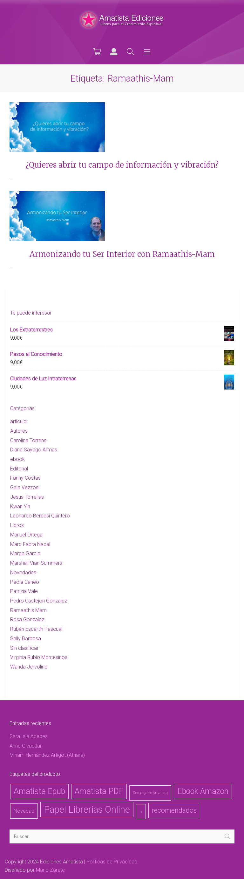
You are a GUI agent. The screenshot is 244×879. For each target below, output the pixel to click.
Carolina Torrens (28, 440)
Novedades (23, 572)
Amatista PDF (99, 791)
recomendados (174, 810)
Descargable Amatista (150, 793)
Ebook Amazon (202, 791)
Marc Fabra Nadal (30, 544)
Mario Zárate (50, 870)
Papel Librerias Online (87, 809)
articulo (18, 421)
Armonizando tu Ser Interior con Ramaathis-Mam (122, 254)
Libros (17, 525)
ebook (17, 459)
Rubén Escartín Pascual (36, 629)
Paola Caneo (24, 582)
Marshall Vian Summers (36, 563)
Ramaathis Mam (28, 610)
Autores (19, 431)
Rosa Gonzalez (27, 619)
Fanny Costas (25, 478)
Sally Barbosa (25, 639)
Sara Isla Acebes (29, 736)
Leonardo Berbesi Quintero (40, 516)
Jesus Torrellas (27, 497)
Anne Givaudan (26, 746)
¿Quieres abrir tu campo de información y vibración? (122, 165)
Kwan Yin (20, 506)
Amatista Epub (39, 791)
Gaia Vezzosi (24, 487)
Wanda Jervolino (29, 667)
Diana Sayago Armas (33, 450)
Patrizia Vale (24, 591)
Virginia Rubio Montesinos (38, 657)
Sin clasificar (24, 648)
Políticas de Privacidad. (112, 862)
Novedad (24, 811)
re (140, 811)
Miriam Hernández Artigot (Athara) (47, 755)
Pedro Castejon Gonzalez (38, 601)
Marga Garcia (25, 553)
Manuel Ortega (26, 535)
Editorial (19, 469)
